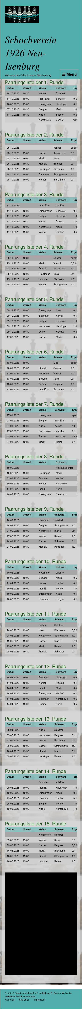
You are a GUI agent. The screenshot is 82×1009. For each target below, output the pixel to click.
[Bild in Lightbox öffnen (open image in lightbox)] (41, 923)
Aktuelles (9, 999)
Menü (71, 74)
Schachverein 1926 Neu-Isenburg (31, 52)
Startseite (24, 999)
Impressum (39, 999)
